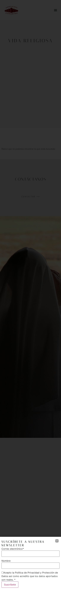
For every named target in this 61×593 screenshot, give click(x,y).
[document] (30, 296)
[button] (57, 541)
